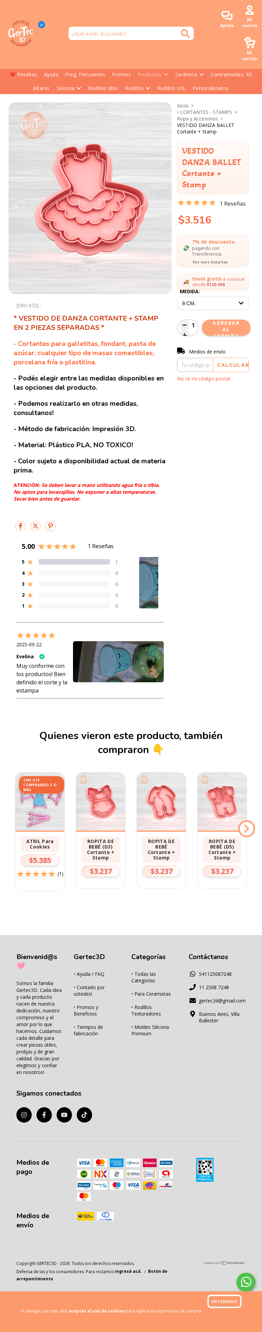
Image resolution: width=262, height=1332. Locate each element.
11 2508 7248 (214, 987)
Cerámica (186, 74)
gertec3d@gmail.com (222, 1000)
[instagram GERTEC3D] (24, 1115)
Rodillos (134, 88)
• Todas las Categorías (143, 977)
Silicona (66, 88)
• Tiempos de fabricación (88, 1030)
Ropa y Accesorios (197, 118)
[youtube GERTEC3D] (64, 1115)
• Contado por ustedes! (89, 990)
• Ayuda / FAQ (89, 974)
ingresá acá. (128, 1272)
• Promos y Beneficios (86, 1010)
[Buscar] (185, 34)
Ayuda (51, 74)
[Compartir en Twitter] (36, 528)
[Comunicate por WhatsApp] (245, 1282)
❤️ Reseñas (23, 74)
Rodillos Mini (103, 88)
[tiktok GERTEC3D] (84, 1115)
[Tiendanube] (224, 1264)
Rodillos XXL (171, 88)
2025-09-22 (29, 644)
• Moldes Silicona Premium (150, 1030)
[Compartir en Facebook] (21, 528)
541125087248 (215, 974)
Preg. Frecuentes (85, 74)
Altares (41, 88)
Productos (149, 74)
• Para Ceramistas (151, 994)
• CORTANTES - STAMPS (204, 112)
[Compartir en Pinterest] (50, 528)
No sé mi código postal (203, 378)
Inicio (183, 105)
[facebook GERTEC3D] (44, 1115)
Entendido (224, 1301)
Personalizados (211, 88)
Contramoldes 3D (231, 74)
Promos (121, 74)
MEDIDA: (190, 291)
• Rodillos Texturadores (146, 1010)
